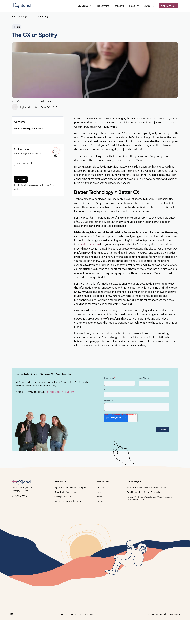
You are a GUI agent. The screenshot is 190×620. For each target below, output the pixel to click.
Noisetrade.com (90, 244)
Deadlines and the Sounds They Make (144, 492)
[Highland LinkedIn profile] (12, 614)
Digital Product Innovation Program (70, 487)
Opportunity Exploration (65, 491)
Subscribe (20, 179)
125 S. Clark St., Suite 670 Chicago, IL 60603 (23, 489)
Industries (103, 5)
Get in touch (168, 5)
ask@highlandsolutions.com (59, 391)
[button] (84, 6)
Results (119, 5)
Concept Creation (62, 496)
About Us (101, 496)
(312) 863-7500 (19, 496)
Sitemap (64, 614)
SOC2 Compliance (87, 614)
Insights (134, 5)
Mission (100, 501)
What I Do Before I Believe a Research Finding (147, 487)
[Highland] (23, 6)
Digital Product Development (67, 501)
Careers (100, 505)
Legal (73, 614)
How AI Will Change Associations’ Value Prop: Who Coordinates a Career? (149, 498)
